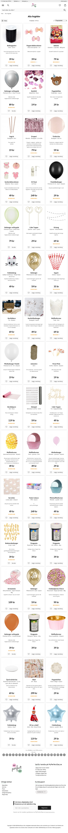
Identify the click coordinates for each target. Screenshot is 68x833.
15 (51, 755)
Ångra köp (5, 794)
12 (42, 755)
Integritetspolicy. (50, 812)
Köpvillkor (5, 785)
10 (35, 755)
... (61, 755)
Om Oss (4, 787)
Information (64, 1)
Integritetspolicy (6, 792)
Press (3, 789)
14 (48, 755)
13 (45, 755)
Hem (2, 13)
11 (38, 755)
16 (54, 755)
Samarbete (5, 791)
